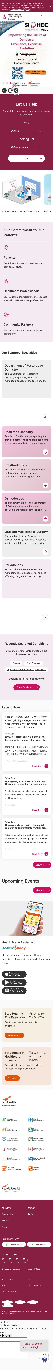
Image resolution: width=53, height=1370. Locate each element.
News (4, 1227)
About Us (6, 1208)
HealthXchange (16, 1244)
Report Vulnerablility (10, 1291)
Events (5, 1220)
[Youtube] (11, 1260)
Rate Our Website (33, 1285)
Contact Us (7, 1214)
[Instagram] (18, 1260)
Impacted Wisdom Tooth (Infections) (26, 669)
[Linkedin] (25, 1260)
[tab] (3, 83)
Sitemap (29, 1280)
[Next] (49, 56)
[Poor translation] (8, 1335)
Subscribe (12, 1078)
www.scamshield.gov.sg (20, 10)
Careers (32, 1208)
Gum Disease (33, 663)
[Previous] (4, 56)
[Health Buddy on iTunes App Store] (14, 974)
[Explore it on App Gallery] (14, 990)
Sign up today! (14, 1035)
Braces (16, 663)
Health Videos (41, 1244)
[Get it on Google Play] (14, 982)
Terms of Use (7, 1280)
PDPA (4, 1285)
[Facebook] (4, 1260)
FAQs (30, 1214)
